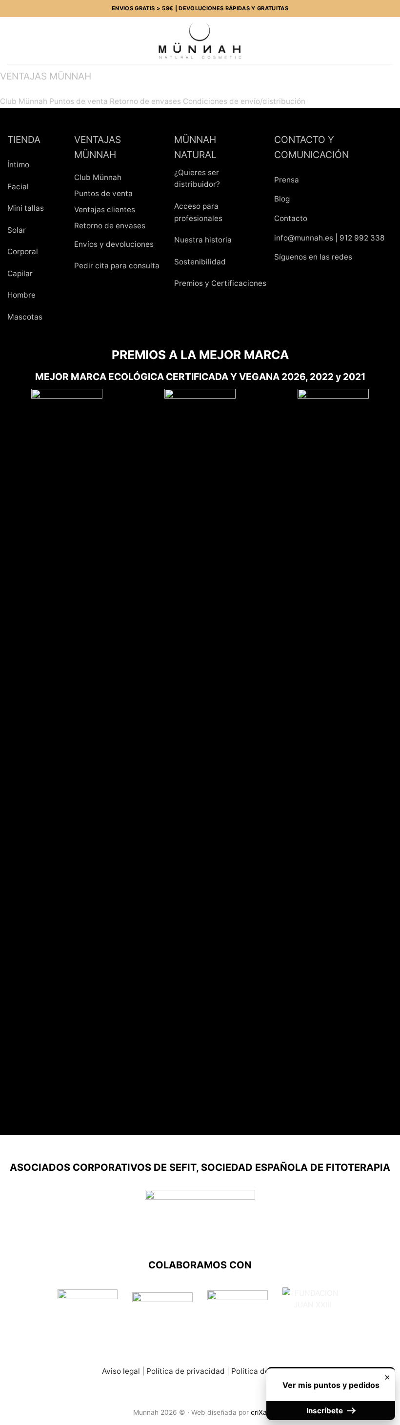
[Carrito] (388, 40)
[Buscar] (29, 40)
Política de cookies (265, 1371)
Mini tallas (25, 208)
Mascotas (24, 316)
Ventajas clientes (104, 209)
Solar (16, 230)
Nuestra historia (203, 239)
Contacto (290, 218)
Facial (18, 186)
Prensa (286, 179)
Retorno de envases (145, 101)
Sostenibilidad (200, 261)
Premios (188, 283)
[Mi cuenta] (371, 40)
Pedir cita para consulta (117, 265)
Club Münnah (23, 101)
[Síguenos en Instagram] (305, 281)
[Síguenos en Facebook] (284, 281)
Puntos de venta (78, 101)
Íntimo (18, 164)
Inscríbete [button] (325, 1410)
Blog (282, 198)
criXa (259, 1412)
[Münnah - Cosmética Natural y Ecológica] (200, 40)
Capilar (20, 273)
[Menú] (13, 40)
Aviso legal (121, 1371)
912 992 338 (362, 237)
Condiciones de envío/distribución (244, 101)
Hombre (21, 295)
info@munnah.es (303, 237)
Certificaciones (238, 283)
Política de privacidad (185, 1371)
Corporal (22, 251)
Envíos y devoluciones (114, 244)
